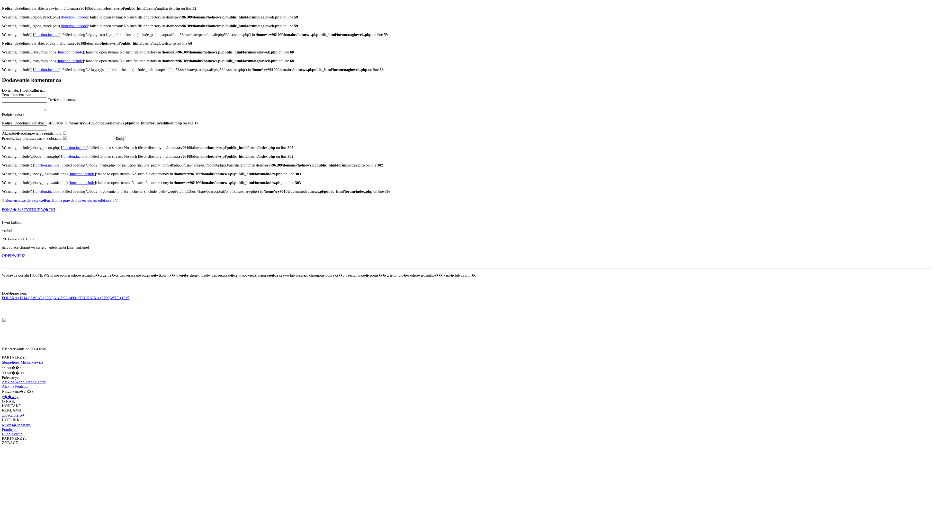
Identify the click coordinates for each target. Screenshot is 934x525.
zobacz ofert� (13, 415)
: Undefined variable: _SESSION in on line (100, 118)
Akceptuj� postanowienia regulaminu (32, 133)
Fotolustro (10, 430)
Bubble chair (12, 434)
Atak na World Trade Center (23, 382)
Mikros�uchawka (16, 425)
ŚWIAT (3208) (42, 298)
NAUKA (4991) (66, 298)
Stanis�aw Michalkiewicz (22, 362)
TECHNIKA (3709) (94, 298)
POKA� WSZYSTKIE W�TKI (28, 210)
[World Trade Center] (123, 341)
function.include (74, 17)
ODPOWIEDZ (14, 256)
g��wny (10, 397)
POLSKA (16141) (16, 298)
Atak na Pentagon (15, 386)
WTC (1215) (120, 298)
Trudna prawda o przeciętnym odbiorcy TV (61, 200)
